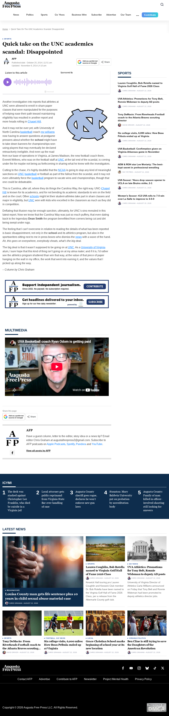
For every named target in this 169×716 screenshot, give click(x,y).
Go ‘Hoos (60, 14)
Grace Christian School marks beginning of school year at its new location (105, 645)
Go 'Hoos (133, 564)
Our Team (126, 14)
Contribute (150, 15)
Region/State (13, 590)
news (78, 237)
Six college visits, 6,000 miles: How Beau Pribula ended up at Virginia (63, 645)
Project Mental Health (115, 679)
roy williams (48, 132)
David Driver (128, 125)
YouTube (97, 444)
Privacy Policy (143, 679)
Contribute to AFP (67, 679)
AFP (29, 430)
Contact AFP (24, 679)
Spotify (71, 444)
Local (90, 638)
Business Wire (79, 14)
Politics (30, 14)
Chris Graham (128, 91)
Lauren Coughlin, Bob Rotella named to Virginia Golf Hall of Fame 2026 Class (105, 570)
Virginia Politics (137, 638)
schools (34, 196)
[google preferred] (88, 62)
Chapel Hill (34, 121)
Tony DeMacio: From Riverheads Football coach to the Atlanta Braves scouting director (141, 117)
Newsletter (90, 679)
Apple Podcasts (56, 444)
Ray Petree (127, 172)
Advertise (111, 14)
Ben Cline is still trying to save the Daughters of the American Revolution (146, 645)
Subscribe (96, 14)
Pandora (81, 444)
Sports (44, 14)
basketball (26, 132)
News (16, 14)
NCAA (62, 170)
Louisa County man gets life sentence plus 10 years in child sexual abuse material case (41, 596)
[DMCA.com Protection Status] (157, 707)
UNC (61, 159)
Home (5, 29)
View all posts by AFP (38, 450)
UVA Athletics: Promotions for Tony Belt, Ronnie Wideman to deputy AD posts (146, 570)
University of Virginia (93, 247)
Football (50, 638)
